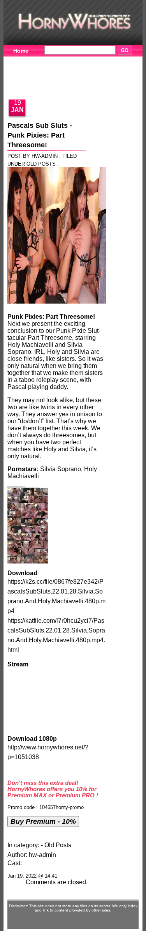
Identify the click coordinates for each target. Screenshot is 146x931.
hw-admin (42, 855)
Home (20, 51)
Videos (57, 60)
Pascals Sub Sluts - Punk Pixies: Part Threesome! (39, 135)
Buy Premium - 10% (43, 821)
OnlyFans (102, 84)
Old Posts (41, 164)
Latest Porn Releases (41, 84)
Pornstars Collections (42, 72)
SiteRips (101, 72)
